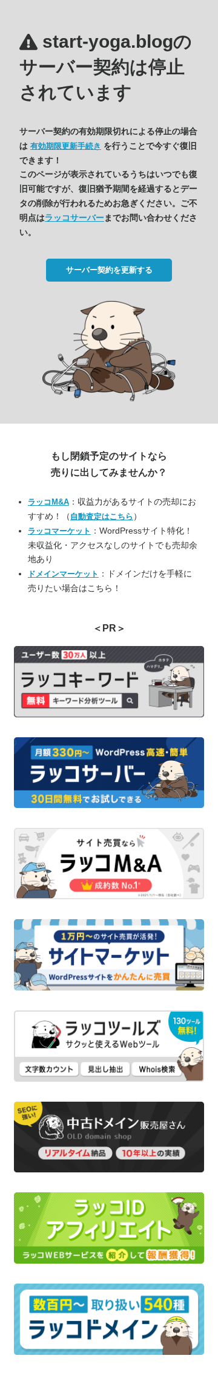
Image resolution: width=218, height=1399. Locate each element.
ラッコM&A (48, 501)
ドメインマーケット (63, 573)
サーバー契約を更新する (109, 269)
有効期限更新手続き (65, 145)
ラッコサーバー (74, 217)
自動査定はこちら (101, 516)
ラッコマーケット (59, 530)
